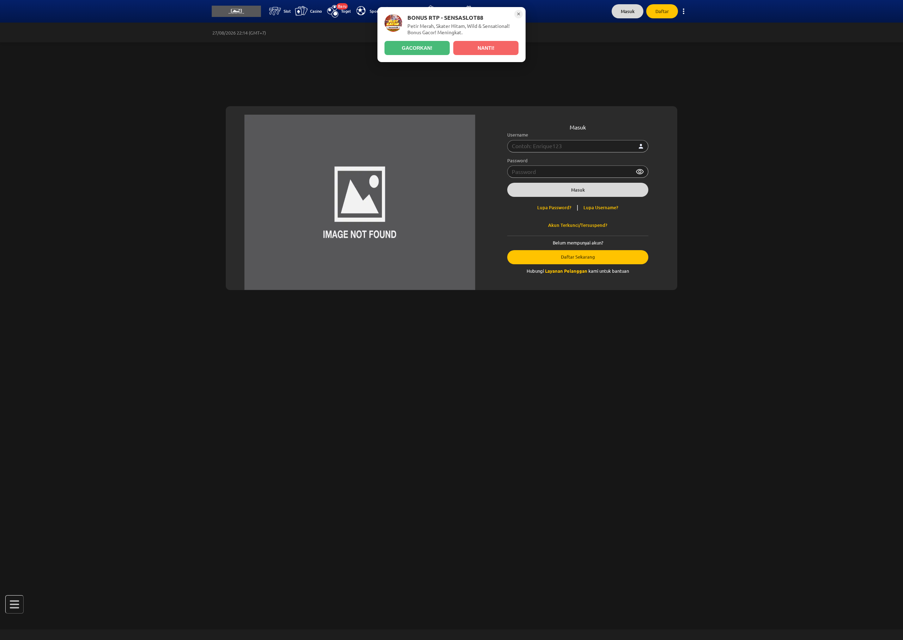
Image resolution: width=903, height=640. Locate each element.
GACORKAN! (417, 48)
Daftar (662, 11)
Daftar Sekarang (578, 257)
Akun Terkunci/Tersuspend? (577, 225)
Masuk (628, 11)
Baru (342, 6)
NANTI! (486, 48)
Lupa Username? (600, 207)
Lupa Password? (554, 207)
